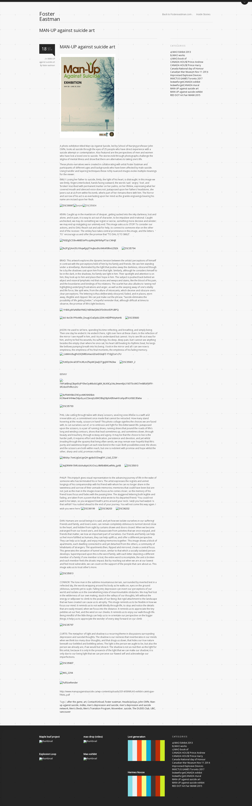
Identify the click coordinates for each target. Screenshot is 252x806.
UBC (153, 708)
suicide (127, 708)
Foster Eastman (49, 16)
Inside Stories (203, 14)
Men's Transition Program (96, 708)
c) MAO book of (178, 58)
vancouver (65, 711)
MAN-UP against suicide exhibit (186, 91)
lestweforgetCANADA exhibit (185, 81)
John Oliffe (143, 701)
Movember (117, 708)
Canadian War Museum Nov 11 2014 (189, 71)
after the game (74, 701)
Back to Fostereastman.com (176, 14)
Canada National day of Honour (187, 68)
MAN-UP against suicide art (87, 47)
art (85, 701)
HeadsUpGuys (129, 701)
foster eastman (49, 65)
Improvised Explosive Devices (185, 75)
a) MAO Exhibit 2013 (180, 52)
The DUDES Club (140, 708)
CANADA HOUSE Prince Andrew (186, 61)
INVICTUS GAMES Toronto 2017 (186, 78)
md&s (83, 705)
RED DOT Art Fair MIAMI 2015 (185, 95)
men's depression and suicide (102, 705)
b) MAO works (177, 55)
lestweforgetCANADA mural (184, 85)
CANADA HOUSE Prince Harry (185, 65)
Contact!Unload (96, 701)
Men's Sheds (75, 708)
